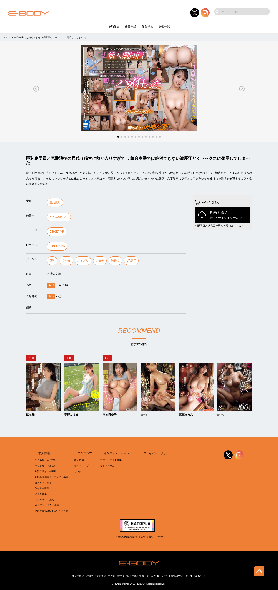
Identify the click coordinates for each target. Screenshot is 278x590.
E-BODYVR (56, 231)
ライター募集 (42, 488)
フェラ (100, 260)
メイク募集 (41, 494)
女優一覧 (164, 26)
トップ (6, 37)
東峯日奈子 (110, 414)
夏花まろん (186, 414)
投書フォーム (107, 465)
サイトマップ (81, 465)
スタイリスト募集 (44, 499)
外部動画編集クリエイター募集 (51, 477)
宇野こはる (71, 414)
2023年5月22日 (58, 217)
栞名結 (30, 414)
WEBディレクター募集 (47, 505)
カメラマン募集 (43, 482)
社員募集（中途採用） (47, 465)
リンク (77, 471)
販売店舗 (79, 460)
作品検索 (147, 26)
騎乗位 (115, 260)
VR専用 (131, 260)
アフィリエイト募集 (111, 460)
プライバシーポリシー (157, 453)
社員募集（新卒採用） (47, 460)
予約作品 (113, 26)
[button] (36, 89)
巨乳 (52, 260)
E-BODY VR (57, 246)
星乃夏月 (55, 202)
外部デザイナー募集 (45, 471)
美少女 (66, 260)
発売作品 (130, 26)
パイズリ (83, 260)
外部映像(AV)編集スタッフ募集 (51, 510)
